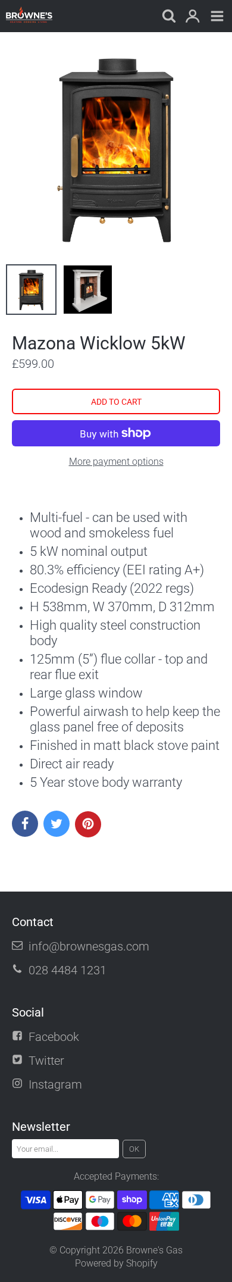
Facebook (54, 1037)
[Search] (168, 17)
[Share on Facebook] (25, 824)
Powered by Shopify (116, 1263)
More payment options (116, 461)
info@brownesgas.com (89, 946)
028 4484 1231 (67, 970)
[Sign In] (192, 17)
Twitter (46, 1060)
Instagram (55, 1084)
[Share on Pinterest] (88, 824)
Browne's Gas (154, 1250)
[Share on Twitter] (56, 824)
